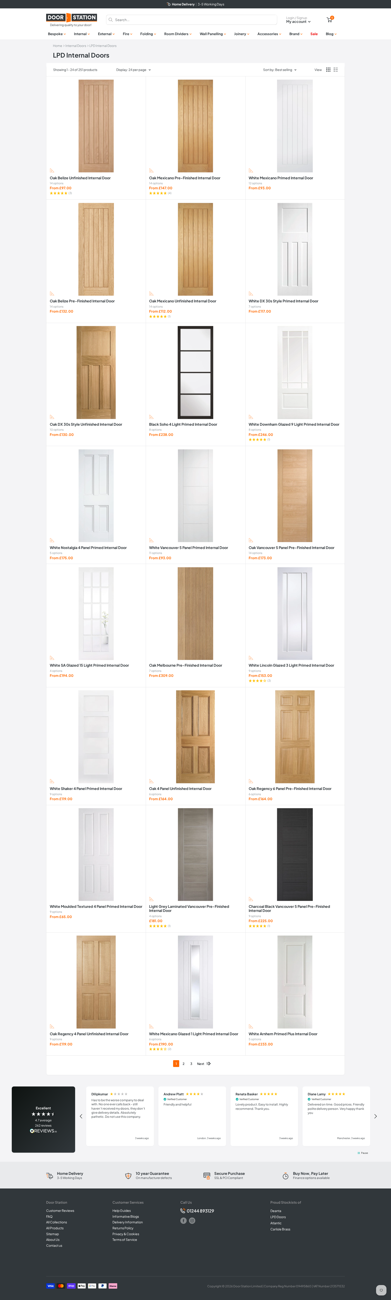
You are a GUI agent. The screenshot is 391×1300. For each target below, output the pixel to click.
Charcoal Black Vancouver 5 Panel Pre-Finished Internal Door (289, 908)
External (105, 34)
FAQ (49, 1216)
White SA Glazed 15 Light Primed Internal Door (89, 665)
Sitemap (52, 1234)
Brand (294, 34)
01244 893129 (200, 1210)
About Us (53, 1239)
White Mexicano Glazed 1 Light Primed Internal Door (193, 1034)
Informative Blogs (125, 1216)
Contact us (54, 1245)
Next (200, 1064)
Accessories (267, 34)
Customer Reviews (60, 1210)
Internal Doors (75, 46)
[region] (228, 1116)
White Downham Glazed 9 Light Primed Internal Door (294, 424)
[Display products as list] (336, 70)
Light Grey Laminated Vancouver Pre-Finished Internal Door (189, 908)
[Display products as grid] (328, 70)
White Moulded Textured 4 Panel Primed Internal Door (96, 906)
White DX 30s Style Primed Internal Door (283, 301)
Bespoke (55, 34)
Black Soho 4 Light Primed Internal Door (183, 424)
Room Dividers (176, 34)
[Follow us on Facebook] (183, 1220)
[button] (96, 193)
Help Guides (121, 1210)
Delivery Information (127, 1222)
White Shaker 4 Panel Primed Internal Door (86, 789)
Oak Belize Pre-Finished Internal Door (82, 301)
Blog (330, 34)
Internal (80, 34)
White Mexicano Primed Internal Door (281, 178)
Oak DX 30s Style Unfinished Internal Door (86, 424)
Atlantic (275, 1223)
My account (296, 21)
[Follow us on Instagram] (192, 1220)
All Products (55, 1228)
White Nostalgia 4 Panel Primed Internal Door (88, 548)
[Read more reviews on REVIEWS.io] (43, 1131)
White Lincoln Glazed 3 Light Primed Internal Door (291, 665)
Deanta (275, 1211)
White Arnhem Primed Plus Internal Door (283, 1034)
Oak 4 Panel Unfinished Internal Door (180, 789)
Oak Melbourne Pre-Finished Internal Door (185, 665)
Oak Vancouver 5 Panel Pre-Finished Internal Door (291, 548)
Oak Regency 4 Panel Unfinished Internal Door (89, 1034)
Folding (146, 34)
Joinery (240, 34)
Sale (314, 34)
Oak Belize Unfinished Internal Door (80, 178)
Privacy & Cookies (125, 1234)
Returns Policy (123, 1228)
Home (57, 46)
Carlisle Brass (280, 1229)
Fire (126, 34)
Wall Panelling (211, 34)
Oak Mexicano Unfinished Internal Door (182, 301)
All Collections (56, 1222)
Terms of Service (124, 1239)
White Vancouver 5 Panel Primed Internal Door (188, 548)
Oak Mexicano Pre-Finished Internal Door (184, 178)
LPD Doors (278, 1217)
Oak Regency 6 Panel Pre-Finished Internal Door (290, 789)
